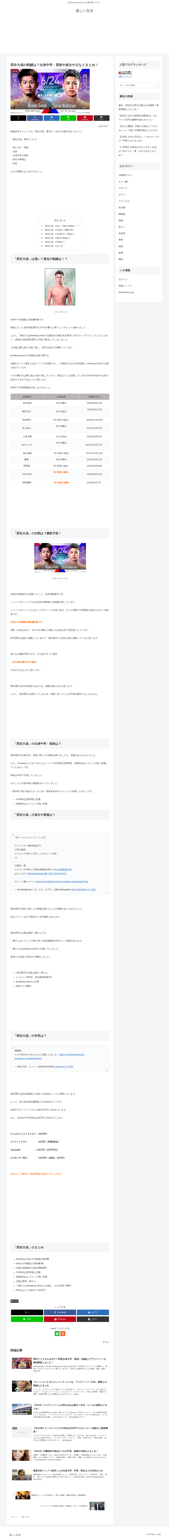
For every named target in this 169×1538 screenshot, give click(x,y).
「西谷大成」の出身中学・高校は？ (59, 234)
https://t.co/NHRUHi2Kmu (71, 1054)
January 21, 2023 (64, 1066)
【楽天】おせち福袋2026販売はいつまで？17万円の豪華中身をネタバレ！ (138, 117)
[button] (101, 118)
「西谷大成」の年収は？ (54, 242)
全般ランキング (125, 76)
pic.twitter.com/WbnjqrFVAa (74, 881)
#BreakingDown (36, 873)
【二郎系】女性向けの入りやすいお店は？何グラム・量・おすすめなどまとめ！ (138, 151)
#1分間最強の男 (64, 869)
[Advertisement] (84, 36)
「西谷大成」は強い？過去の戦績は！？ (61, 226)
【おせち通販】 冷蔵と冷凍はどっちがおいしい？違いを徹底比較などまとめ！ (139, 128)
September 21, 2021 (86, 889)
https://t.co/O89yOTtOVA (48, 881)
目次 (56, 220)
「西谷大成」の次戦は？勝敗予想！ (59, 230)
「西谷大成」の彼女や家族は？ (57, 238)
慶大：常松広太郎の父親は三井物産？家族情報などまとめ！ (139, 107)
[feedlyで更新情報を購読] (57, 1333)
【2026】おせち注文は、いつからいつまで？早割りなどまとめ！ (139, 138)
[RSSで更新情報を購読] (62, 1333)
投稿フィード (125, 286)
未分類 (15, 1301)
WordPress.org (126, 292)
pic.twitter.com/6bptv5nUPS (28, 1058)
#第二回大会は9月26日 (55, 873)
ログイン (123, 279)
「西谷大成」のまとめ (53, 246)
